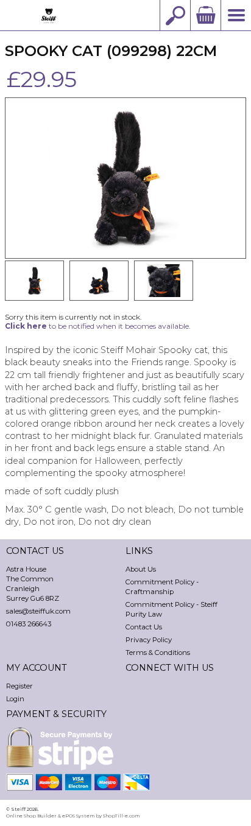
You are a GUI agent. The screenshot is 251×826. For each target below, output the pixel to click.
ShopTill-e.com (121, 816)
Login (15, 699)
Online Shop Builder (31, 816)
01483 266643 (28, 624)
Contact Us (143, 627)
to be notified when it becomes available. (98, 326)
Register (19, 686)
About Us (140, 569)
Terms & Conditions (157, 652)
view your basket (205, 15)
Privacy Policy (148, 639)
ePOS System (78, 816)
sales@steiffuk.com (38, 611)
